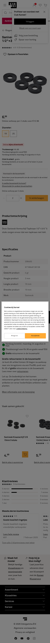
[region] (25, 321)
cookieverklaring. (21, 329)
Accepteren (35, 336)
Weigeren (14, 336)
